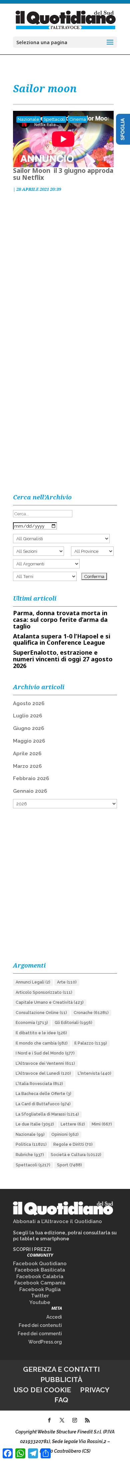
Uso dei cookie (42, 1390)
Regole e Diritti (73, 1144)
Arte (67, 982)
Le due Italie (35, 1124)
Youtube (39, 1302)
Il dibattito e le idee (41, 1033)
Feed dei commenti (40, 1333)
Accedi (54, 1317)
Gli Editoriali (73, 1022)
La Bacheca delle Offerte (43, 1093)
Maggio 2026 (29, 741)
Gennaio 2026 (30, 791)
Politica (31, 1144)
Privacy (94, 1390)
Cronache (91, 1012)
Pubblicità (61, 1379)
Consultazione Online (41, 1012)
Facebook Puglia (40, 1289)
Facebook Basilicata (40, 1270)
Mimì (102, 1124)
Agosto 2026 (28, 703)
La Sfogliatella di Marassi (47, 1114)
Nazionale (28, 119)
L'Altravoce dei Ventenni (45, 1063)
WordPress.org (45, 1342)
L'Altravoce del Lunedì (43, 1073)
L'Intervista (94, 1073)
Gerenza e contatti (61, 1369)
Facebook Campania (39, 1283)
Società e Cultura (76, 1154)
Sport (69, 1165)
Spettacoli (54, 119)
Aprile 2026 (27, 754)
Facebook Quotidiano (40, 1264)
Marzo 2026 (27, 766)
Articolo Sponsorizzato (44, 992)
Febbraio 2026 (31, 778)
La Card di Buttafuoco (43, 1104)
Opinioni (65, 1134)
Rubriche (30, 1154)
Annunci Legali (33, 982)
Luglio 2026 (27, 716)
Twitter (40, 1296)
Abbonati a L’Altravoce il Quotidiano (57, 1221)
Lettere (73, 1124)
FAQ (61, 1400)
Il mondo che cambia (42, 1043)
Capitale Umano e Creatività (50, 1002)
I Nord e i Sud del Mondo (45, 1053)
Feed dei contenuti (40, 1325)
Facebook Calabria (39, 1276)
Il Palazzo (90, 1043)
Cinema (77, 119)
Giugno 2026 (28, 728)
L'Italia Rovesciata (39, 1083)
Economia (32, 1022)
